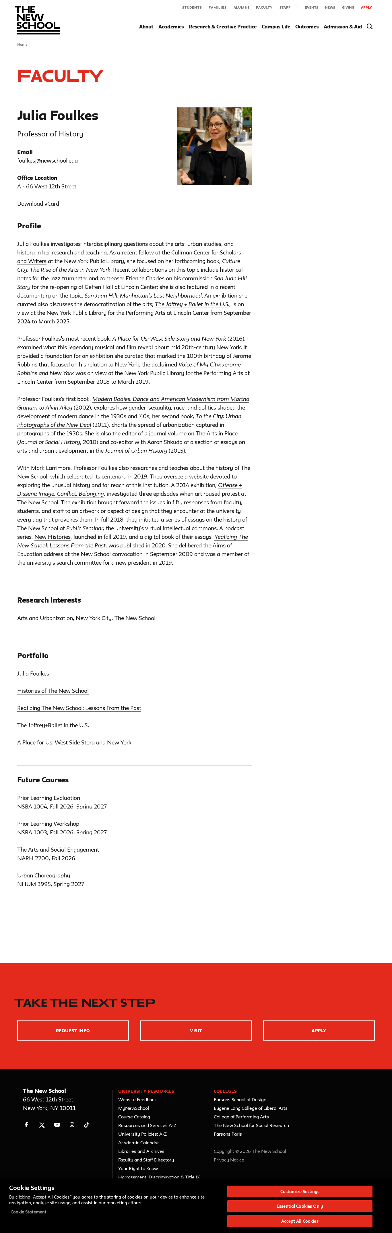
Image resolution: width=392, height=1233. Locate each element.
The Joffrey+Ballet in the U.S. (53, 725)
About (146, 26)
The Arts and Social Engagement (58, 849)
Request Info (73, 1030)
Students (192, 7)
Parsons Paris (228, 1133)
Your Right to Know (138, 1168)
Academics (171, 26)
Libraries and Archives (141, 1151)
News (330, 7)
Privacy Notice (229, 1159)
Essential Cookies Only (300, 1206)
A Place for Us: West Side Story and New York (74, 742)
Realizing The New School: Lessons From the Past (79, 708)
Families (217, 7)
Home (22, 44)
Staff (285, 7)
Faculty (264, 7)
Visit (196, 1030)
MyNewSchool (133, 1108)
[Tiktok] (86, 1125)
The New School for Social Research (251, 1125)
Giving (348, 7)
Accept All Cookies (299, 1221)
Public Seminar (84, 528)
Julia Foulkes (33, 673)
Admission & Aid (343, 26)
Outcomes (307, 26)
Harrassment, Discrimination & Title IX (159, 1177)
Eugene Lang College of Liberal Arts (251, 1108)
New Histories (52, 537)
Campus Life (276, 26)
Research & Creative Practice (223, 26)
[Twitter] (41, 1125)
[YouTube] (57, 1125)
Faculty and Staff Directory (146, 1159)
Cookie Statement (28, 1211)
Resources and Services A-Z (147, 1125)
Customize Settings (299, 1191)
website (199, 476)
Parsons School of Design (240, 1099)
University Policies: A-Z (142, 1133)
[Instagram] (72, 1125)
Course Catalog (134, 1116)
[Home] (37, 20)
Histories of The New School (53, 691)
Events (311, 7)
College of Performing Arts (241, 1116)
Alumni (241, 7)
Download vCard (38, 203)
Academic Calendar (138, 1142)
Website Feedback (137, 1099)
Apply (366, 7)
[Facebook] (26, 1125)
